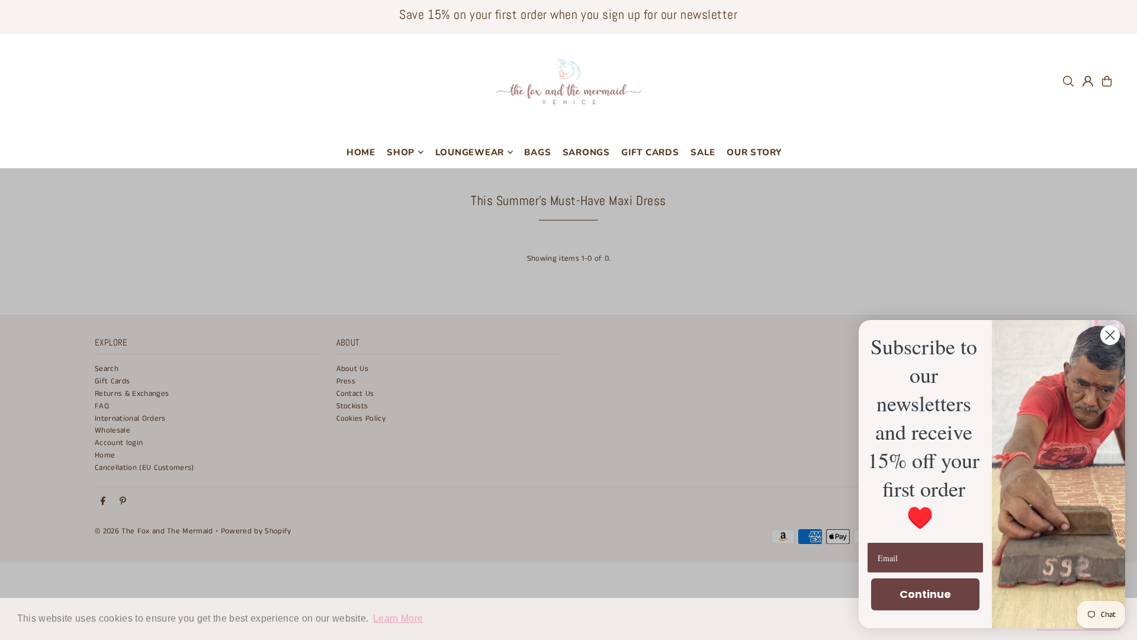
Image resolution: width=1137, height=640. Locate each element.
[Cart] (1107, 81)
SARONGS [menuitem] (586, 152)
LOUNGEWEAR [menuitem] (470, 152)
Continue (925, 594)
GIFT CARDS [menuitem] (650, 152)
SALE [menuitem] (702, 152)
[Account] (1088, 81)
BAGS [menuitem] (537, 152)
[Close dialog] (1110, 335)
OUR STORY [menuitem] (754, 152)
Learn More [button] (398, 618)
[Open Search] (1068, 81)
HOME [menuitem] (360, 152)
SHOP (401, 152)
